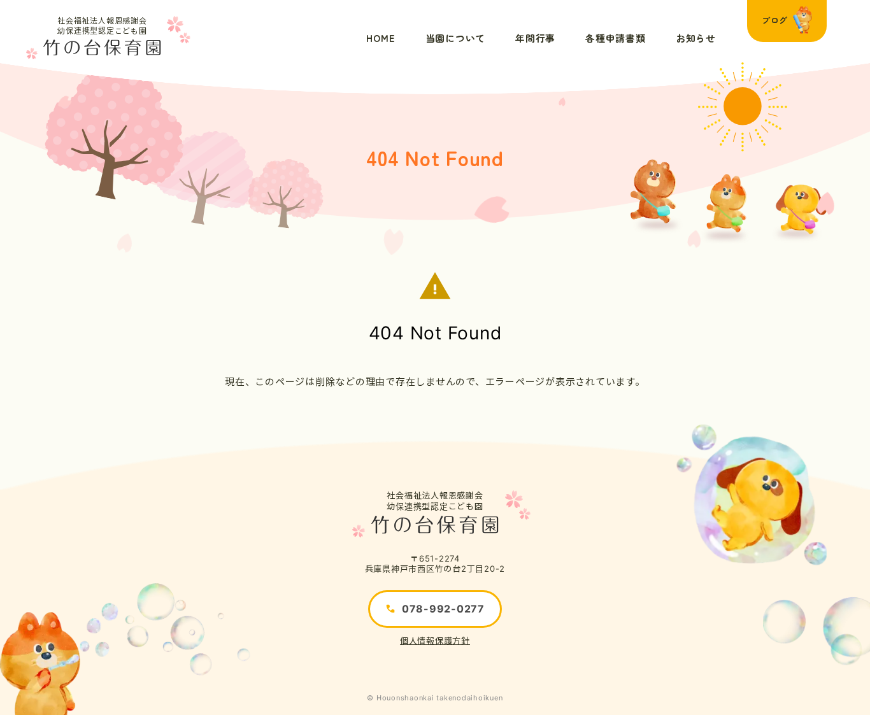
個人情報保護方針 (435, 640)
